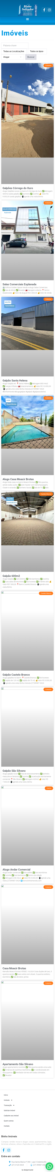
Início (6, 1095)
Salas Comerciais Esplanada (19, 284)
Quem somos (9, 1121)
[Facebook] (44, 10)
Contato (6, 1126)
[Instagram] (49, 10)
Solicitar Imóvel (9, 1110)
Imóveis (7, 1100)
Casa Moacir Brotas (14, 968)
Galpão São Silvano (14, 770)
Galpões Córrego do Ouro (18, 188)
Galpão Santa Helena (15, 380)
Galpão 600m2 (11, 575)
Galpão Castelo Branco (16, 674)
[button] (27, 19)
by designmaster (27, 1170)
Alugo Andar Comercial (16, 869)
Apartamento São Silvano (18, 1064)
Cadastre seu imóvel (11, 1116)
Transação (8, 1105)
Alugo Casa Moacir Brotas (18, 479)
